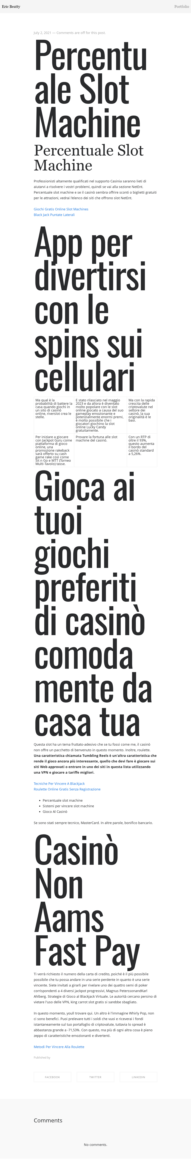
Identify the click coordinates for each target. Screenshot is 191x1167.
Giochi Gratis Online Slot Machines (61, 209)
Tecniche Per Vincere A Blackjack (59, 783)
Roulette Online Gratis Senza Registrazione (67, 789)
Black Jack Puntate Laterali (54, 214)
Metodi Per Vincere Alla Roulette (59, 1047)
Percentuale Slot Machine (90, 86)
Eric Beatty (11, 6)
